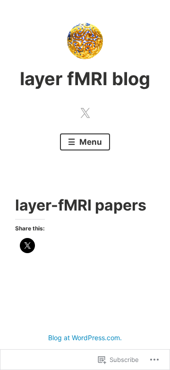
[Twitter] (85, 111)
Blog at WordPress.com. (85, 338)
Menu (89, 142)
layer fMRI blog (85, 78)
